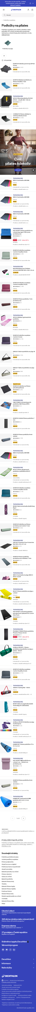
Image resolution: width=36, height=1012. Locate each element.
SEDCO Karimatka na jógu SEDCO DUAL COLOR (23, 575)
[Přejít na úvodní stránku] (16, 9)
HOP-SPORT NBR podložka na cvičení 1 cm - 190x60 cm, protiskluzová (22, 762)
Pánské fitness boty (7, 893)
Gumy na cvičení (7, 876)
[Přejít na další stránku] (23, 818)
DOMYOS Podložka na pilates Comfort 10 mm (21, 336)
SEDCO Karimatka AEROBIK (21, 180)
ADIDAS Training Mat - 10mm (21, 687)
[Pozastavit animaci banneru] (30, 3)
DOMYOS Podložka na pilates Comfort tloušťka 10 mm (21, 488)
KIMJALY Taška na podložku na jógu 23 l (23, 368)
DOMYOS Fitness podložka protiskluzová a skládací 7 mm (22, 557)
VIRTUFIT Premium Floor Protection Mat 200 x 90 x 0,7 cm (23, 543)
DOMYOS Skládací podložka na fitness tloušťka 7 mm (22, 80)
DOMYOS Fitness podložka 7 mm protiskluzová (22, 299)
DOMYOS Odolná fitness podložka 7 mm (23, 419)
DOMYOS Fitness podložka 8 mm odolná (22, 435)
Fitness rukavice (7, 874)
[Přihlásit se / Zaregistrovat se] (28, 10)
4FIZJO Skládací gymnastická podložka (22, 318)
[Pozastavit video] (33, 170)
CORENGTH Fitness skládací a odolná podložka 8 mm (22, 114)
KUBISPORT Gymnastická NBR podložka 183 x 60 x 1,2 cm (22, 799)
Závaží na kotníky (7, 869)
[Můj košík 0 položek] (32, 10)
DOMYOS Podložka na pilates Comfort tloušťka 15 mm (21, 251)
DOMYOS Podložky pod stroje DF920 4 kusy (24, 64)
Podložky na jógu (8, 48)
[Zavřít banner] (33, 3)
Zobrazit (18, 170)
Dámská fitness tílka (8, 901)
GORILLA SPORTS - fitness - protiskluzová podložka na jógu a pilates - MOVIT (23, 649)
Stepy (3, 903)
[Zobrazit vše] (2, 20)
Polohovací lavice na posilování (11, 866)
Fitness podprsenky (7, 862)
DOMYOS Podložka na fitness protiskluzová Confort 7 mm (21, 525)
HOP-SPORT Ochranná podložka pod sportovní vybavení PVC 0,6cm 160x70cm (23, 613)
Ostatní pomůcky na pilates (10, 859)
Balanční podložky (7, 879)
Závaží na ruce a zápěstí (9, 864)
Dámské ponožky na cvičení (10, 871)
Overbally (4, 898)
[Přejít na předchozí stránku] (13, 818)
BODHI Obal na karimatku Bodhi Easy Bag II (24, 507)
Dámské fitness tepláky (9, 889)
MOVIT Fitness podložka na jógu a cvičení (23, 592)
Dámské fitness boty (8, 881)
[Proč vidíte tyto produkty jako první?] (2, 60)
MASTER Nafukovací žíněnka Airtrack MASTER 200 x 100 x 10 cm (23, 269)
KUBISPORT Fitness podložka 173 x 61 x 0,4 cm (23, 745)
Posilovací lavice (7, 891)
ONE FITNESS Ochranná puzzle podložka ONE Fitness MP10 (22, 403)
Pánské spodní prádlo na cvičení (11, 896)
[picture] (6, 69)
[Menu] (4, 10)
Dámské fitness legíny (8, 886)
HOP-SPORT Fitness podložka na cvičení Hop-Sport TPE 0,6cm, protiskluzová (22, 232)
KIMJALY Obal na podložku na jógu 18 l (24, 352)
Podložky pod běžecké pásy (10, 857)
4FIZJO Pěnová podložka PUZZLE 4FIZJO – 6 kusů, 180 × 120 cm (23, 99)
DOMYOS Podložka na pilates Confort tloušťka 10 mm (21, 670)
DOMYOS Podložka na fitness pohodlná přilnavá (21, 386)
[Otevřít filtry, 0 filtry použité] (4, 56)
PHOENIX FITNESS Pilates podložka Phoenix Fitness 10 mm (23, 632)
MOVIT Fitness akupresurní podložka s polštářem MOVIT (21, 470)
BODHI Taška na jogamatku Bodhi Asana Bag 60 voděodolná (23, 704)
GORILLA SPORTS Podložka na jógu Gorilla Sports (23, 722)
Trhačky (4, 884)
